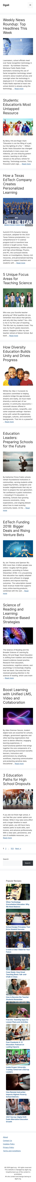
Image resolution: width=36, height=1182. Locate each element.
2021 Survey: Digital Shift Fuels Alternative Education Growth (17, 1119)
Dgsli (6, 5)
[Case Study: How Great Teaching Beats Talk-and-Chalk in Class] (18, 962)
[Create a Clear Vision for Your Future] (18, 939)
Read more (19, 89)
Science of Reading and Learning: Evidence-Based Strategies (16, 613)
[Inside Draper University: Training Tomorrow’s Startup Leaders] (18, 1057)
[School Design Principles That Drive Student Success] (18, 917)
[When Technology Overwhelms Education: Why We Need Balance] (18, 892)
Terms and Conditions (12, 1151)
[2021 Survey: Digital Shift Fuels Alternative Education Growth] (18, 1107)
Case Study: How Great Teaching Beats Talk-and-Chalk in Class (16, 974)
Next (18, 849)
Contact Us (7, 1141)
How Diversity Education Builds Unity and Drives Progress (16, 353)
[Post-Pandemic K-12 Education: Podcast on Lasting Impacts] (18, 1032)
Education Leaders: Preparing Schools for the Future (18, 439)
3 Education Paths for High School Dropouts (16, 779)
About (5, 1137)
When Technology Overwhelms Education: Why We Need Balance (17, 904)
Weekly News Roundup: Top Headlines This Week (15, 26)
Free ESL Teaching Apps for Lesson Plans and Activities (17, 1021)
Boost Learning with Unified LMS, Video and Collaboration (17, 696)
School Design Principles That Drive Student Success (18, 928)
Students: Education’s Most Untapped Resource (17, 106)
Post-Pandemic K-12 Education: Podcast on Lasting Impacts (15, 1044)
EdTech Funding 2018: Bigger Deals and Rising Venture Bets (16, 528)
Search (6, 859)
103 (12, 849)
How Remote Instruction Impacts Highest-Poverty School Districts (16, 1094)
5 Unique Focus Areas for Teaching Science (17, 278)
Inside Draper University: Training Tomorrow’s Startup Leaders (17, 1069)
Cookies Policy (9, 1144)
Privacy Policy (8, 1147)
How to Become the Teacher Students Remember (17, 998)
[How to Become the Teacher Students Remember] (18, 987)
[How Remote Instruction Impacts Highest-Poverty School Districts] (18, 1082)
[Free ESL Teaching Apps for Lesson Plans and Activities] (18, 1009)
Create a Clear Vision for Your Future (18, 951)
